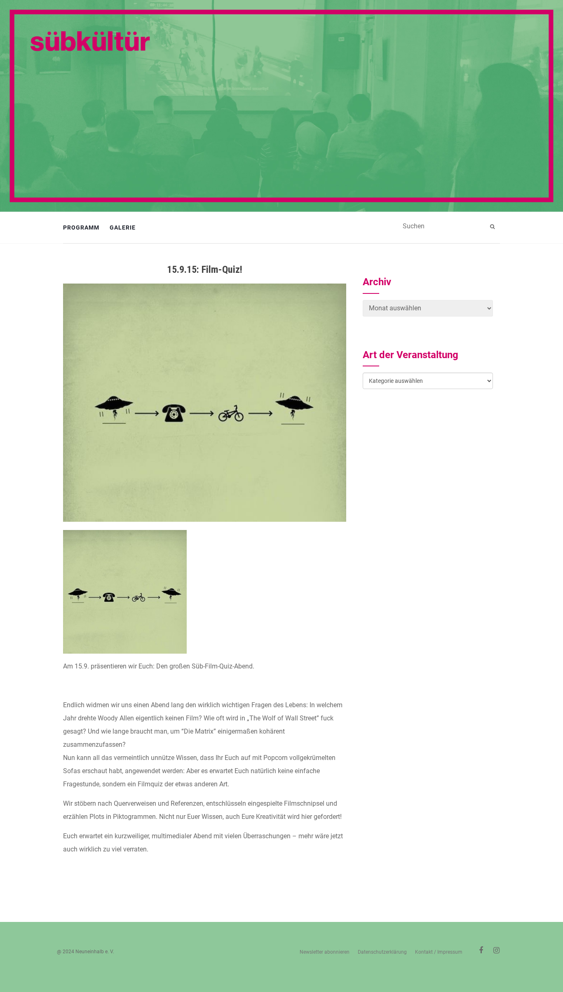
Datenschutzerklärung (382, 952)
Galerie (123, 227)
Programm (81, 227)
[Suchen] (493, 226)
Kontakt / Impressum (438, 952)
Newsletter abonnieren (325, 952)
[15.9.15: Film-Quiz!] (204, 403)
